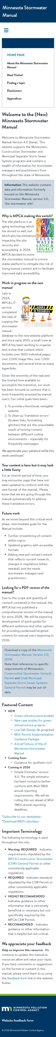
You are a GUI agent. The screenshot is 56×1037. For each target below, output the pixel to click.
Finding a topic (16, 83)
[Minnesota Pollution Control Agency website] (24, 1008)
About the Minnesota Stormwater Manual (27, 65)
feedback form (17, 978)
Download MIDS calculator (21, 821)
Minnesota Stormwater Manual (24, 11)
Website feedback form (17, 1020)
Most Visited (15, 75)
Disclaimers (14, 90)
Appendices (14, 98)
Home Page (16, 55)
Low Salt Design (25, 730)
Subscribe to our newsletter (22, 816)
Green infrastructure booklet (34, 716)
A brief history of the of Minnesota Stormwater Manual (30, 748)
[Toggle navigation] (6, 30)
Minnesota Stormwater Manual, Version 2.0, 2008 (28, 654)
